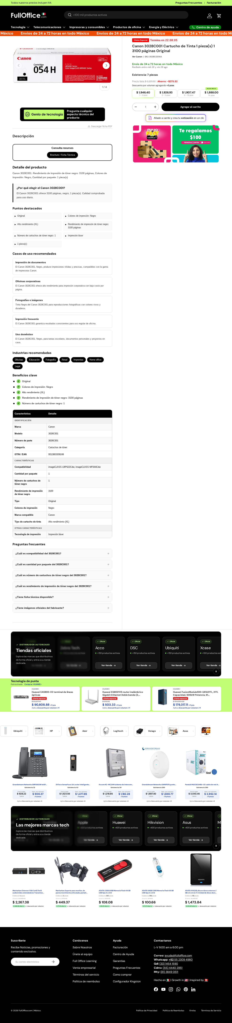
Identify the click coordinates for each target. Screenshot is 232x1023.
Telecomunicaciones (47, 27)
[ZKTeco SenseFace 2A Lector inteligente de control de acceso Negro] (73, 763)
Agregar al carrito (190, 106)
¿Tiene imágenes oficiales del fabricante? (62, 608)
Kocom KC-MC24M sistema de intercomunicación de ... (116, 784)
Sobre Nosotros (82, 947)
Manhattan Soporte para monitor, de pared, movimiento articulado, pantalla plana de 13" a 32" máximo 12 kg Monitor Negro (71, 892)
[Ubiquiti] (5, 731)
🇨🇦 (206, 980)
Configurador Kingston (127, 981)
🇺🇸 (186, 980)
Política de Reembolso (173, 1010)
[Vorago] (139, 731)
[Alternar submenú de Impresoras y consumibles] (108, 27)
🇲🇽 (168, 980)
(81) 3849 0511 (169, 972)
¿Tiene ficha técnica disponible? (62, 597)
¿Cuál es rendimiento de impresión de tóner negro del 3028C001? (62, 586)
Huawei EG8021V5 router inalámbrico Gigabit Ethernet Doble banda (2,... (122, 693)
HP (51, 731)
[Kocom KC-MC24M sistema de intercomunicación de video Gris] (116, 763)
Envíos (193, 1010)
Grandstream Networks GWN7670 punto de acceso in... (159, 784)
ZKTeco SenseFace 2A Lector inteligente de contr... (73, 784)
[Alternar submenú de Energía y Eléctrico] (177, 27)
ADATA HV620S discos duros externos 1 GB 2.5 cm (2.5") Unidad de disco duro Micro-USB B (200, 892)
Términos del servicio (86, 974)
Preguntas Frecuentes (188, 2)
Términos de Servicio (211, 1010)
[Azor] (72, 731)
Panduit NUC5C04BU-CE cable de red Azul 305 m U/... (202, 784)
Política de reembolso (86, 981)
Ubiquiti (17, 731)
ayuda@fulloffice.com (178, 955)
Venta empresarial (84, 968)
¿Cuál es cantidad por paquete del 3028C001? (62, 564)
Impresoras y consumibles (87, 27)
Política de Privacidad (146, 1010)
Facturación (214, 2)
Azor (84, 731)
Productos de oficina (127, 27)
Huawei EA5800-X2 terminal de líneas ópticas (52, 693)
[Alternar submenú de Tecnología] (28, 27)
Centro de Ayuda (123, 954)
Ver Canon (137, 56)
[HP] (39, 731)
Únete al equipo (82, 954)
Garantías (119, 961)
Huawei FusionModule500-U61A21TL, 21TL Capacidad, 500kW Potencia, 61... (195, 693)
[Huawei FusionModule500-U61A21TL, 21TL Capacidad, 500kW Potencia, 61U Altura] (162, 697)
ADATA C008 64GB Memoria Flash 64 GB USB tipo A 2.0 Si (114, 892)
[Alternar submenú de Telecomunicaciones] (64, 27)
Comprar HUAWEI (32, 684)
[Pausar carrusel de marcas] (216, 671)
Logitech (118, 731)
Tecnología (18, 27)
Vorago (152, 731)
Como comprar (122, 974)
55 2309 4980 (181, 959)
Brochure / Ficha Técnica (62, 155)
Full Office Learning (85, 961)
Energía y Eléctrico (161, 27)
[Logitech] (106, 731)
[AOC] (206, 731)
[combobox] (126, 15)
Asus (185, 731)
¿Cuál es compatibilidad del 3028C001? (62, 553)
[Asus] (173, 731)
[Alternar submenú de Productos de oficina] (144, 27)
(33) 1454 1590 (168, 963)
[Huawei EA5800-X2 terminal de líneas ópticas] (21, 697)
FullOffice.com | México (30, 1010)
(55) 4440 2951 (172, 968)
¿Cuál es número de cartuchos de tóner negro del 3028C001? (62, 575)
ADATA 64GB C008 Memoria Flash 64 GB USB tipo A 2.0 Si (158, 892)
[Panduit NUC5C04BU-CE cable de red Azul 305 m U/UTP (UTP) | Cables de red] (202, 763)
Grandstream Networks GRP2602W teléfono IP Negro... (30, 784)
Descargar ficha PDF (101, 126)
